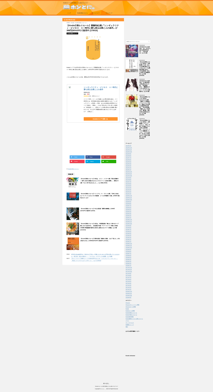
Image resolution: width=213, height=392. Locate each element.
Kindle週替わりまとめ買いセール (134, 318)
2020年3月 (128, 213)
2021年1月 (128, 193)
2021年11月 (129, 173)
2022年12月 (129, 147)
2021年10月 (129, 175)
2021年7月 (128, 181)
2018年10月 (129, 247)
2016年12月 (129, 291)
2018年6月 (128, 255)
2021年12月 (129, 171)
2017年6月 (128, 279)
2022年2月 (128, 167)
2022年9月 (128, 153)
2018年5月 (128, 257)
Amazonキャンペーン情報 (132, 304)
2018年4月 (128, 259)
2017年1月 (128, 289)
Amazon (128, 302)
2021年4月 (128, 187)
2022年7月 (128, 157)
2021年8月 (128, 179)
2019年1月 (128, 241)
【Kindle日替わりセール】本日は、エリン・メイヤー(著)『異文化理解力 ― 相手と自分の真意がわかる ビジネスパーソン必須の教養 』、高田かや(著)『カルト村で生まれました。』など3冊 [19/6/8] (99, 180)
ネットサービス (130, 322)
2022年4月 (128, 163)
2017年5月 (128, 281)
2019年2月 (128, 239)
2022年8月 (128, 155)
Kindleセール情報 (130, 310)
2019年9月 (128, 225)
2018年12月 (129, 243)
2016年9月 (128, 297)
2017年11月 (129, 269)
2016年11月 (129, 293)
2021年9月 (128, 177)
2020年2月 (128, 215)
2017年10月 (129, 271)
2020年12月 (129, 195)
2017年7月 (128, 277)
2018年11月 (129, 245)
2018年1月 (128, 265)
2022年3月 (128, 165)
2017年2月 (128, 287)
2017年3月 (128, 285)
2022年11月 (129, 149)
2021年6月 (128, 183)
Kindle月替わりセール (131, 314)
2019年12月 (129, 219)
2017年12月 (129, 267)
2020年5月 (128, 209)
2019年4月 (128, 235)
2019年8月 (128, 227)
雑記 (127, 326)
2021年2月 (128, 191)
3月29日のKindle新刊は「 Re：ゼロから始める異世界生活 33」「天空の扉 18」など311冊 (145, 50)
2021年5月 (128, 185)
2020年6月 (128, 207)
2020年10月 (129, 199)
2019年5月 (128, 233)
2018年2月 (128, 263)
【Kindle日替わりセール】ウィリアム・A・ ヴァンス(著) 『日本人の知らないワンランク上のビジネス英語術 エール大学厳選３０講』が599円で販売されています (100, 195)
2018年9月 (128, 249)
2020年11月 (129, 197)
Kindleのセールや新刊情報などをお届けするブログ (106, 386)
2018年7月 (128, 253)
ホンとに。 (106, 383)
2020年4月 (128, 211)
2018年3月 (128, 261)
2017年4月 (128, 283)
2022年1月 (128, 169)
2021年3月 (128, 189)
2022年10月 (129, 151)
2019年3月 (128, 237)
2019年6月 (128, 231)
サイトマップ (109, 13)
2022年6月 (128, 159)
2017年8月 (128, 275)
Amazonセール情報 (131, 306)
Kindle (127, 308)
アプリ (127, 320)
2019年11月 (129, 221)
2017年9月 (128, 273)
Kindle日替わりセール (82, 13)
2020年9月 (128, 201)
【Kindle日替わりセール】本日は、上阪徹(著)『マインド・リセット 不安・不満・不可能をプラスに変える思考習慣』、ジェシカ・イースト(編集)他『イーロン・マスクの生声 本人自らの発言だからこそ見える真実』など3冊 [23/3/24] (144, 129)
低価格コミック (130, 324)
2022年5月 (128, 161)
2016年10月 (129, 295)
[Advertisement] (79, 140)
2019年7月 (128, 229)
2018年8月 (128, 251)
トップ (69, 13)
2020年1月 (128, 217)
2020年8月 (128, 203)
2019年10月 (129, 223)
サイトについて (96, 13)
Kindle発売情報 (130, 316)
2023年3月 (128, 145)
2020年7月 (128, 205)
